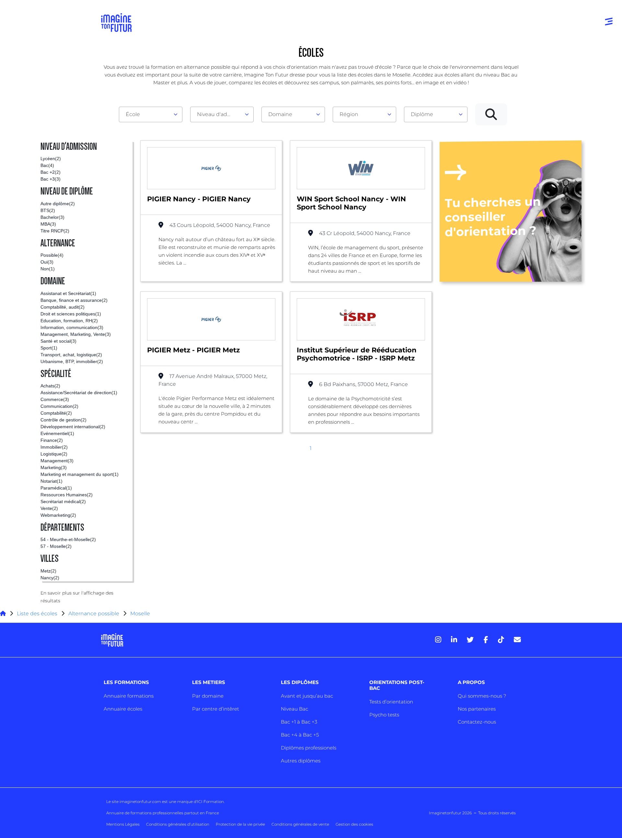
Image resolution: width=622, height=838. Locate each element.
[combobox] (150, 114)
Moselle (140, 613)
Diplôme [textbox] (422, 114)
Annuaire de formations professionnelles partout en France (162, 812)
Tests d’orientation (391, 702)
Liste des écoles (37, 613)
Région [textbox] (349, 114)
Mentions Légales (123, 824)
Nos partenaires (477, 709)
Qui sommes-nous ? (482, 696)
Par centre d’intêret (215, 709)
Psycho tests (384, 715)
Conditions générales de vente (300, 824)
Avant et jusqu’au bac (307, 696)
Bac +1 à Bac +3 (299, 722)
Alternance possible (93, 613)
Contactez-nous (477, 722)
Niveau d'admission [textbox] (219, 114)
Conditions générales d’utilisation (177, 824)
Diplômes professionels (308, 748)
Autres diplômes (300, 761)
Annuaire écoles (123, 709)
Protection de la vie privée (240, 824)
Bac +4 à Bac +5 (300, 735)
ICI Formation (210, 801)
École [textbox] (133, 114)
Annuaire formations (129, 696)
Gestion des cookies (354, 824)
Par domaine (208, 696)
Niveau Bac (294, 709)
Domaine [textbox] (280, 114)
